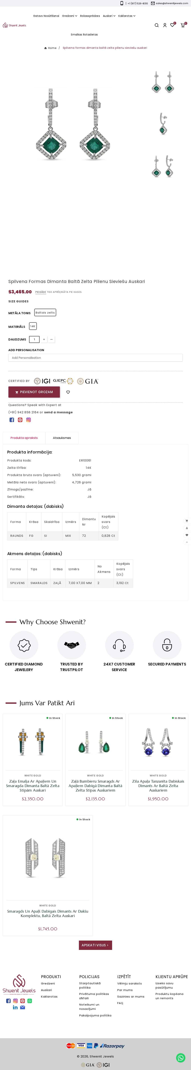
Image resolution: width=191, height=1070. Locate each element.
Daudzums (17, 339)
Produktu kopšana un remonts (170, 996)
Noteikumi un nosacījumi (89, 1007)
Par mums (125, 990)
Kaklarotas (49, 996)
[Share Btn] (20, 419)
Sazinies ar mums (131, 996)
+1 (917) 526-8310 (138, 3)
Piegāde (40, 292)
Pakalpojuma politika (95, 1015)
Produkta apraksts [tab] (24, 438)
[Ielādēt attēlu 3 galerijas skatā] (162, 166)
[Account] (165, 25)
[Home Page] (14, 25)
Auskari (46, 990)
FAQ (120, 1003)
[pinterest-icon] (20, 419)
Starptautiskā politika (90, 985)
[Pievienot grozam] (40, 761)
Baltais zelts (45, 313)
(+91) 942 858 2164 (24, 412)
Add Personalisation (26, 350)
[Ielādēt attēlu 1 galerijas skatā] (162, 81)
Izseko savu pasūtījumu (164, 985)
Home (52, 48)
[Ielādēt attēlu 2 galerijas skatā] (162, 124)
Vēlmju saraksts (129, 983)
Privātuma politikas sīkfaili (94, 996)
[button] (184, 25)
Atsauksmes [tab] (62, 438)
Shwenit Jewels (102, 1056)
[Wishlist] (68, 392)
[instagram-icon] (28, 419)
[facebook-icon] (11, 419)
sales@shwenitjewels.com (172, 3)
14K (32, 326)
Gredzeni (48, 983)
